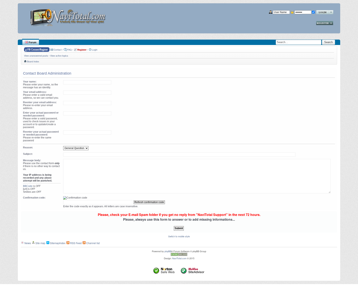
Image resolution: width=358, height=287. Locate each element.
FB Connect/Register (37, 49)
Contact (58, 49)
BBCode (28, 186)
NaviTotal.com (179, 258)
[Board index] (69, 16)
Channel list (93, 243)
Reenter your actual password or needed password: (41, 133)
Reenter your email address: (40, 102)
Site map (40, 243)
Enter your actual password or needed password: (41, 114)
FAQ (69, 49)
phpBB (167, 251)
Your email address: (35, 92)
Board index (33, 61)
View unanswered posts (36, 55)
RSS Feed (75, 243)
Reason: (28, 147)
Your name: (29, 81)
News (27, 243)
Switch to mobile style (179, 236)
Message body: (32, 160)
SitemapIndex (57, 243)
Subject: (28, 154)
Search (328, 42)
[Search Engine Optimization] (179, 255)
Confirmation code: (34, 197)
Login (94, 49)
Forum (32, 42)
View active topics (59, 55)
